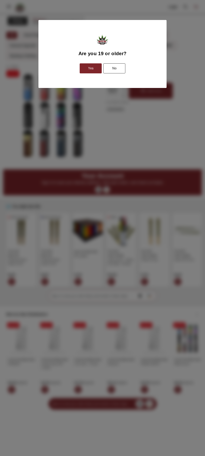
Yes (90, 68)
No (114, 68)
